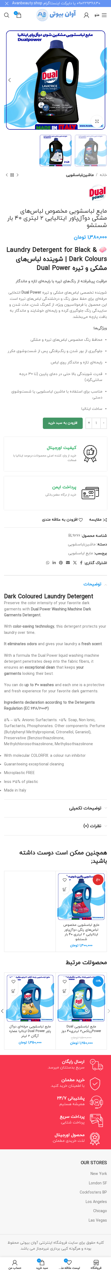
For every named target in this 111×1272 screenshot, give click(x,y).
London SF (98, 1183)
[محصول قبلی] (17, 175)
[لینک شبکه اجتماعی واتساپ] (47, 563)
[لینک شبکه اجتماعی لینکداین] (54, 563)
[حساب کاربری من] (86, 15)
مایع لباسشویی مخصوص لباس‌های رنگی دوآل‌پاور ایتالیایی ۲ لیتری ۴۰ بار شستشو (81, 932)
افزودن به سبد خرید (62, 423)
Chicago (100, 1211)
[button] (64, 889)
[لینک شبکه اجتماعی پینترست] (60, 563)
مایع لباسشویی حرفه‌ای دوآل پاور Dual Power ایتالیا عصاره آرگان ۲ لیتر (30, 1031)
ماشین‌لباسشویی (80, 175)
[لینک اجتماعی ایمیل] (67, 563)
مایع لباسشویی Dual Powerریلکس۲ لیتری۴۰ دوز (81, 1029)
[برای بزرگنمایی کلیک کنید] (97, 121)
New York (99, 1174)
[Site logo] (55, 14)
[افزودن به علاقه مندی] (64, 880)
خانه (103, 175)
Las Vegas (98, 1220)
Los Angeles (96, 1202)
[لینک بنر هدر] (63, 3)
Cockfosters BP (93, 1192)
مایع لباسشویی (80, 553)
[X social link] (74, 563)
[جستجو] (6, 15)
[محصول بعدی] (6, 175)
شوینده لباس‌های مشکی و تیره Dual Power (61, 264)
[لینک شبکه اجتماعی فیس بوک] (81, 563)
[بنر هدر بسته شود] (6, 3)
